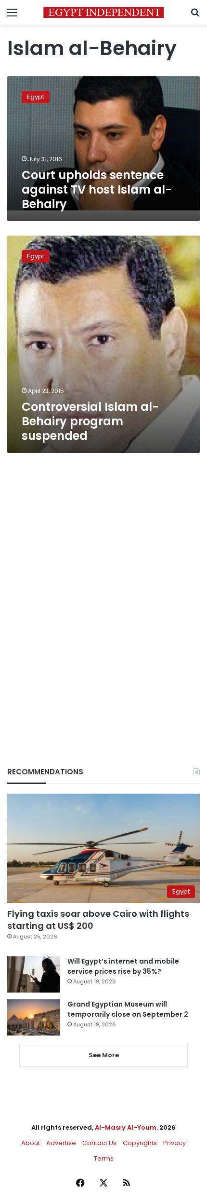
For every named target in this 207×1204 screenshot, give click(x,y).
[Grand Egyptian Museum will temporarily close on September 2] (33, 1017)
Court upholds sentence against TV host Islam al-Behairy (97, 189)
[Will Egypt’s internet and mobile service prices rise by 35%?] (33, 974)
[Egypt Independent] (103, 12)
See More (104, 1055)
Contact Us (99, 1143)
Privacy (174, 1143)
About (30, 1143)
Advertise (61, 1143)
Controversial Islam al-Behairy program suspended (90, 421)
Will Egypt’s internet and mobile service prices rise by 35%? (123, 966)
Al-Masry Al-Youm (125, 1127)
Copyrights (140, 1143)
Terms (104, 1158)
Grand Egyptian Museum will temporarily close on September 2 (127, 1009)
